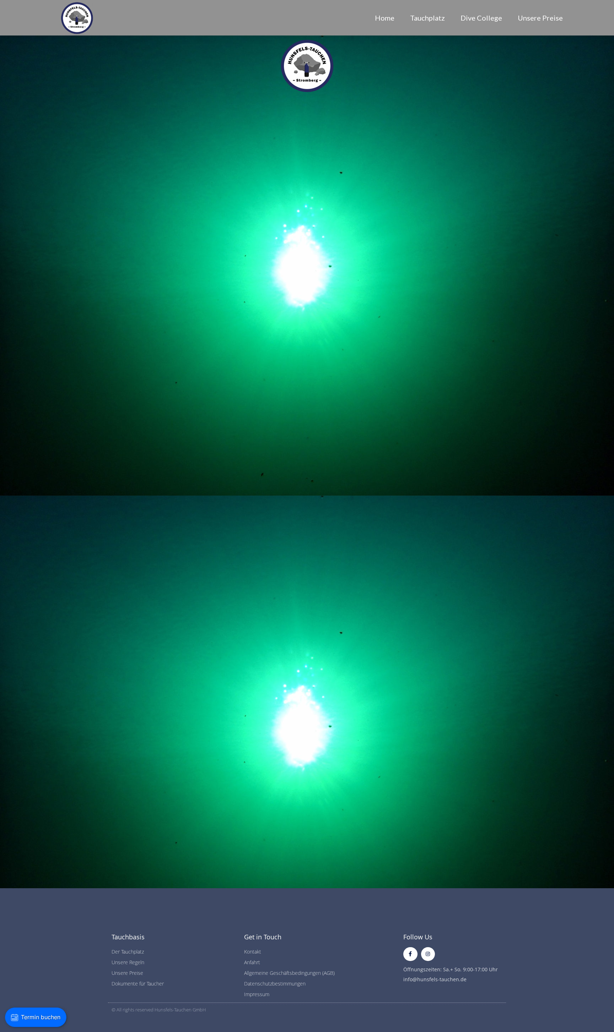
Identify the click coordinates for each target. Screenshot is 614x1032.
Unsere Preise (540, 17)
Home (384, 17)
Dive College (481, 17)
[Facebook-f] (410, 954)
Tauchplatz (427, 17)
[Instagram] (428, 954)
